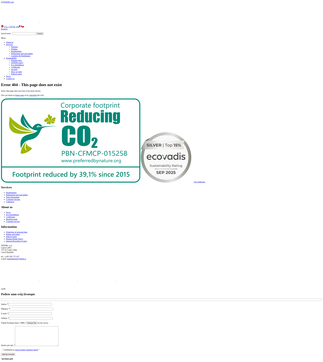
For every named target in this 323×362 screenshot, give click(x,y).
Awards (14, 69)
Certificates (15, 67)
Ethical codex (16, 74)
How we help (16, 72)
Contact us (10, 79)
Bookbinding (16, 51)
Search (40, 34)
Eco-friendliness (17, 65)
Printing (14, 49)
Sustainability (11, 58)
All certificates (199, 182)
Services (9, 44)
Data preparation (12, 197)
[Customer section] (20, 21)
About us (9, 42)
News (8, 76)
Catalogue (10, 202)
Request (4, 29)
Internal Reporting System (16, 241)
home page (19, 95)
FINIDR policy (17, 63)
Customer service (13, 221)
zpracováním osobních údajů (26, 350)
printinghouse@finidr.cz (16, 259)
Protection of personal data (16, 232)
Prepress (14, 47)
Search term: (6, 33)
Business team (11, 219)
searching (33, 95)
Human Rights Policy (14, 239)
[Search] (58, 21)
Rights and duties (13, 234)
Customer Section (13, 199)
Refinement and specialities (22, 54)
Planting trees (16, 60)
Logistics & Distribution (20, 56)
